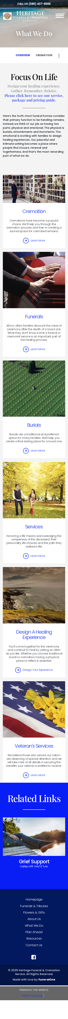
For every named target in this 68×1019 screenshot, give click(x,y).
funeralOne (46, 979)
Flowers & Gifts (34, 912)
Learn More (38, 240)
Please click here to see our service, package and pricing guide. (34, 98)
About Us (34, 919)
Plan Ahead (34, 932)
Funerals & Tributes (34, 906)
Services (34, 526)
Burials (34, 425)
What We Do (34, 925)
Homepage (34, 899)
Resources (34, 938)
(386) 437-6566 (40, 4)
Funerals (34, 316)
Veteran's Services (34, 745)
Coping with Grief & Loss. (34, 866)
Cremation (34, 211)
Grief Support (34, 861)
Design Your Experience (38, 670)
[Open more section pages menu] (59, 56)
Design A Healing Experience (34, 635)
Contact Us (34, 945)
